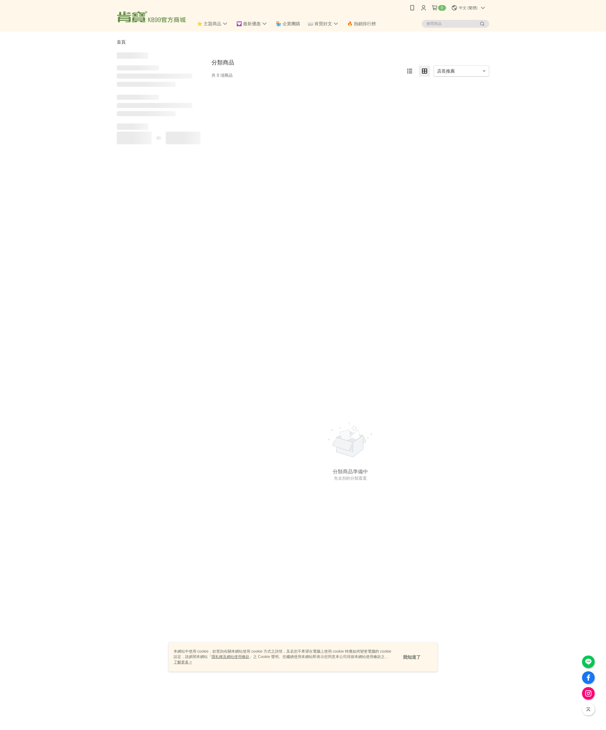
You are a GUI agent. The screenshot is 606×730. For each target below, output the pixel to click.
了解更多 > (183, 662)
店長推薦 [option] (446, 71)
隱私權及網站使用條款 (230, 657)
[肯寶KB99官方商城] (151, 16)
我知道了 (412, 657)
